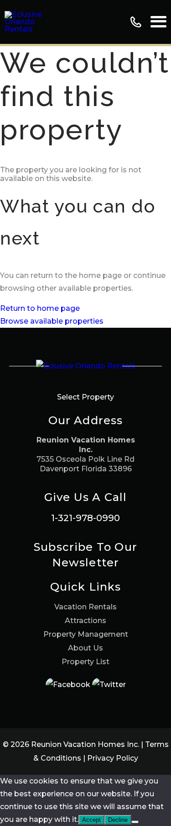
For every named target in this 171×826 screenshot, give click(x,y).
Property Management (85, 634)
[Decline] (135, 822)
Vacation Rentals (85, 606)
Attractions (85, 620)
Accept (91, 819)
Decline (118, 819)
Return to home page (40, 308)
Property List (85, 661)
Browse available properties (52, 321)
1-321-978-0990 (85, 517)
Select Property (85, 397)
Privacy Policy (112, 758)
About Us (85, 648)
